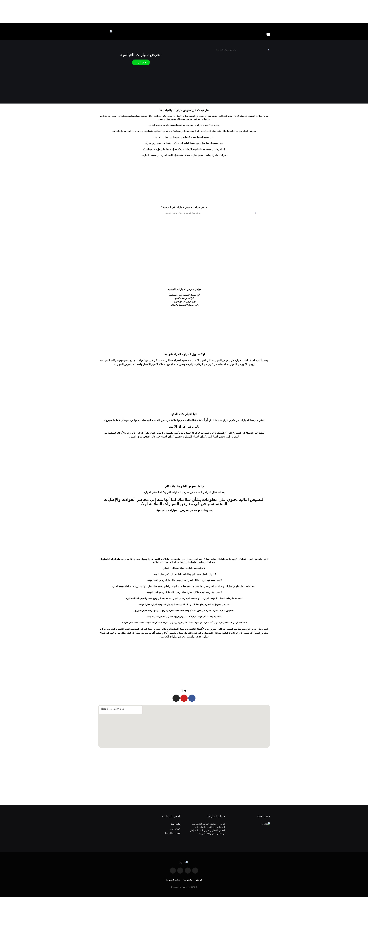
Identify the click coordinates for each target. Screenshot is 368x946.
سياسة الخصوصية (173, 880)
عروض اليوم (175, 828)
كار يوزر (199, 880)
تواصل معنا (175, 824)
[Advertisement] (184, 11)
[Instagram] (176, 698)
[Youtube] (184, 698)
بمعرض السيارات (123, 364)
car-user (186, 887)
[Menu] (268, 34)
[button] (141, 62)
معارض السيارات (176, 562)
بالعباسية (181, 155)
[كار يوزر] (105, 34)
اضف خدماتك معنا (172, 833)
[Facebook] (191, 698)
